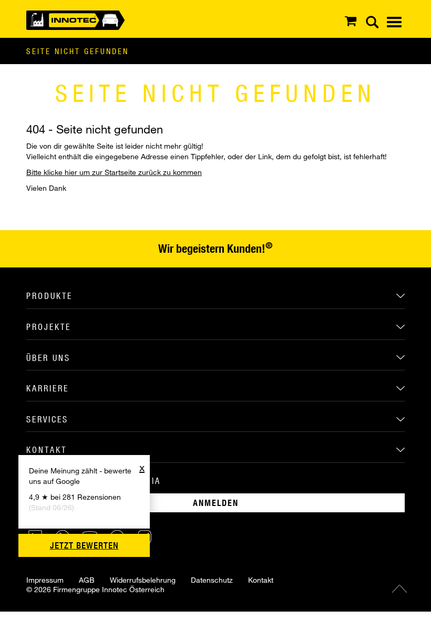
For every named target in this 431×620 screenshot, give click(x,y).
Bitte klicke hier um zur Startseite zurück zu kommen (114, 172)
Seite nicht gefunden (77, 51)
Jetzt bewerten (84, 545)
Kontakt (260, 579)
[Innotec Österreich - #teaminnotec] (75, 19)
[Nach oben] (399, 588)
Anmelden (216, 502)
